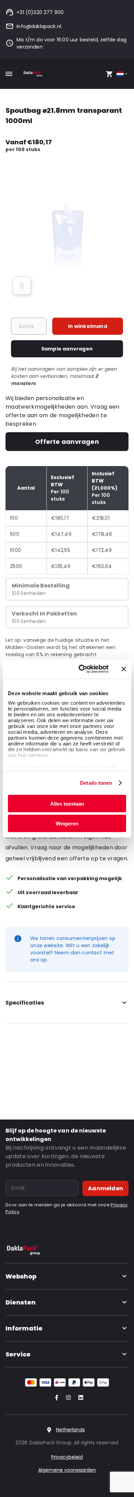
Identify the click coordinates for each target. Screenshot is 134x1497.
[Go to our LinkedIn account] (78, 1398)
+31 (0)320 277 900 (40, 12)
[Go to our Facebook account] (55, 1398)
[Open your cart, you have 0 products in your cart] (109, 74)
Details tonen (96, 783)
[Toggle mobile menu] (8, 74)
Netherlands (70, 1429)
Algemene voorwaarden (67, 1470)
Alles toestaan (67, 803)
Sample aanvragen (67, 348)
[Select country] (122, 74)
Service (18, 1354)
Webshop (20, 1276)
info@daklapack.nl (38, 26)
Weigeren (67, 823)
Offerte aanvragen (67, 441)
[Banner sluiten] (123, 668)
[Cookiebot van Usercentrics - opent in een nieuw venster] (81, 669)
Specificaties (24, 1003)
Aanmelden (105, 1188)
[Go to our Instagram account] (67, 1398)
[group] (22, 285)
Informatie (24, 1328)
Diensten (20, 1302)
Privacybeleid (67, 1457)
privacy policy (43, 767)
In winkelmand (87, 326)
